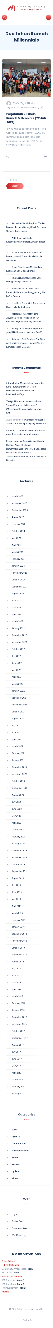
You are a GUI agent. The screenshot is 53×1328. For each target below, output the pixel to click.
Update (15, 1171)
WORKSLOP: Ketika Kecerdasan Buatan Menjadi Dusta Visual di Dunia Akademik (24, 256)
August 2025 (18, 517)
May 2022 (16, 670)
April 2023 (16, 614)
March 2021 (17, 746)
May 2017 (16, 1065)
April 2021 (16, 739)
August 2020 (18, 795)
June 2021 (17, 732)
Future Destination (10, 1265)
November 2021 (19, 704)
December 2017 (19, 1017)
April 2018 (16, 989)
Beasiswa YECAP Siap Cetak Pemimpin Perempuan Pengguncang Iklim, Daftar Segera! (26, 292)
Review (15, 1164)
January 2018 (18, 1010)
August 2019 (18, 878)
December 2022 (19, 635)
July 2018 (16, 968)
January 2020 (18, 843)
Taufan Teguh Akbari (23, 103)
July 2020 (16, 802)
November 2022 (19, 642)
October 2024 (18, 531)
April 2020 (16, 822)
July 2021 (16, 725)
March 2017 (17, 1079)
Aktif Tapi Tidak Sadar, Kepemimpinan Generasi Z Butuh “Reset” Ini (26, 242)
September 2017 (20, 1038)
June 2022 (17, 663)
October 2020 (18, 781)
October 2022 (18, 649)
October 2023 (18, 579)
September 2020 (20, 788)
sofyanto (10, 430)
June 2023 (17, 600)
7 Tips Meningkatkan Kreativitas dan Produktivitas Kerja (21, 390)
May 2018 (16, 982)
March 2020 (17, 829)
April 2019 (16, 906)
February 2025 (18, 524)
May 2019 (16, 899)
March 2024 (17, 552)
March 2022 (17, 684)
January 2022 (18, 690)
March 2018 (17, 996)
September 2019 (20, 871)
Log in (15, 1214)
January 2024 (18, 565)
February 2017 (18, 1086)
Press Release (9, 1261)
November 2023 (19, 572)
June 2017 (17, 1059)
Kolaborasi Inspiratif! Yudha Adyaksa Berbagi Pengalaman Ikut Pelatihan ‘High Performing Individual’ (24, 318)
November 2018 (19, 940)
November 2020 (19, 774)
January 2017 (18, 1093)
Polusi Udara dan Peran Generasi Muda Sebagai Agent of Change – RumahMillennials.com (25, 445)
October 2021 (18, 711)
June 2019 (17, 892)
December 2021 (19, 697)
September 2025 (20, 510)
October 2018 (18, 947)
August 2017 (18, 1045)
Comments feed (20, 1228)
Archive (5, 1291)
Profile (15, 1157)
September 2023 (20, 586)
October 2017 (18, 1031)
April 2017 (16, 1072)
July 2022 (16, 656)
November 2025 (19, 503)
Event (14, 1129)
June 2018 (17, 975)
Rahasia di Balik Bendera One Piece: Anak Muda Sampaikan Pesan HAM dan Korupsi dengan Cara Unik (26, 343)
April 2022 (16, 677)
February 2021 (18, 753)
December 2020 (19, 767)
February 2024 (18, 559)
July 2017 (16, 1052)
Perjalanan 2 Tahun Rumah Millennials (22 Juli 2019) (26, 118)
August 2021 (18, 718)
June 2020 (17, 809)
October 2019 (18, 864)
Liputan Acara (19, 1143)
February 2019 (18, 920)
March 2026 (17, 496)
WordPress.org (19, 1235)
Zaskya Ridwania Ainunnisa (19, 401)
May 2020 (16, 815)
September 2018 (20, 954)
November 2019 (19, 857)
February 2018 (18, 1003)
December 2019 (19, 850)
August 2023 (18, 593)
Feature (16, 1136)
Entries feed (17, 1221)
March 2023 (17, 621)
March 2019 (17, 913)
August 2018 (18, 961)
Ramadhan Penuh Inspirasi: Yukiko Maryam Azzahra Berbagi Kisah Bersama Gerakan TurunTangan (26, 227)
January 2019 (18, 927)
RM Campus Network (12, 1276)
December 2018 (19, 934)
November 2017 (19, 1024)
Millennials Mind (28, 107)
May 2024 (16, 538)
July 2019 (16, 885)
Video (15, 1178)
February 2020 (18, 836)
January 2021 (18, 760)
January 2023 (18, 628)
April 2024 (16, 545)
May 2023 (16, 607)
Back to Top (28, 1320)
